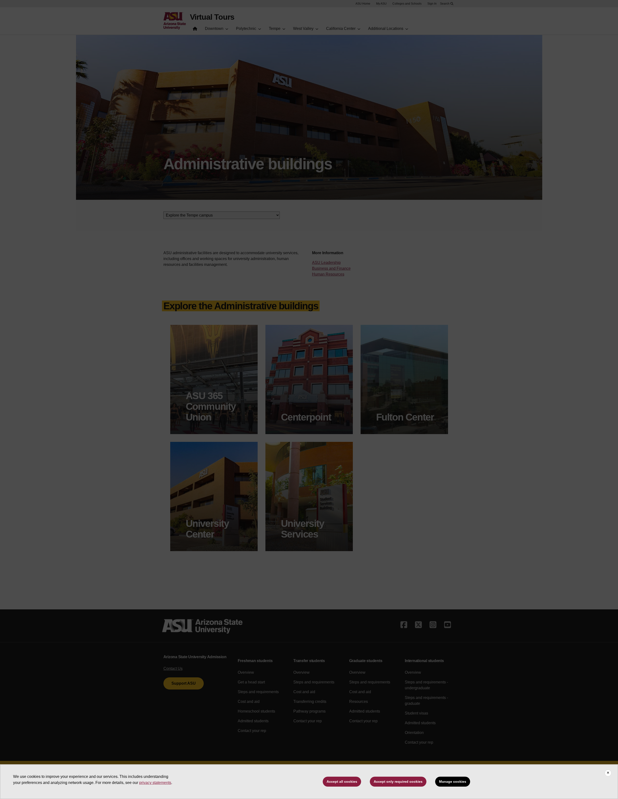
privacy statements (155, 783)
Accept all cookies (342, 781)
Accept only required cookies (398, 781)
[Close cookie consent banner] (608, 773)
